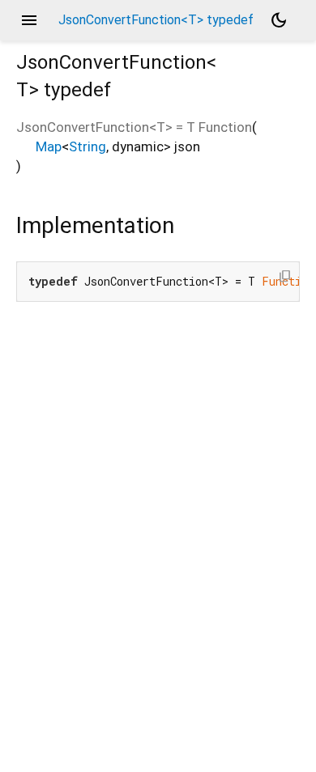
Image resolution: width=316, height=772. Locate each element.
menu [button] (29, 20)
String (87, 146)
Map (49, 146)
